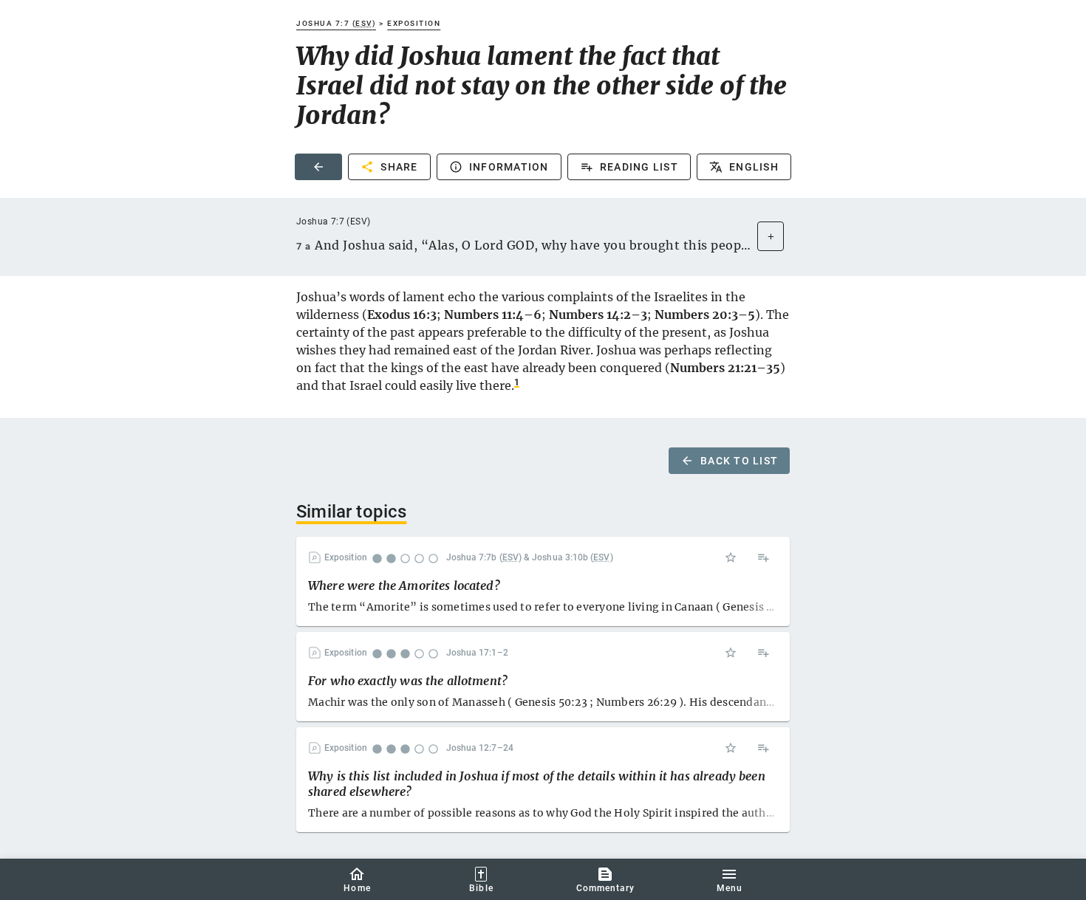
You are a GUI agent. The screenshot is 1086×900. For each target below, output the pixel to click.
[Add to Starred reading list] (730, 557)
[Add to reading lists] (763, 557)
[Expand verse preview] (770, 236)
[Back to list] (318, 167)
